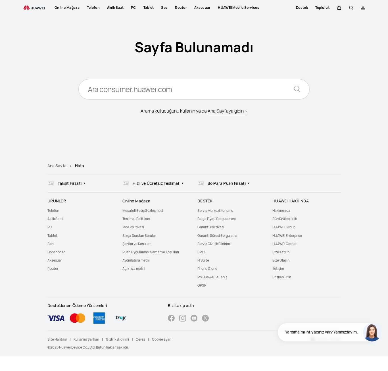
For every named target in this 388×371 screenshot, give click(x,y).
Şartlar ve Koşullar (136, 243)
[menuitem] (81, 210)
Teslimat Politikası (136, 218)
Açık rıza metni (133, 268)
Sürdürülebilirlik (284, 218)
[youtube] (194, 319)
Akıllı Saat (55, 218)
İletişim (278, 268)
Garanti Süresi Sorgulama (217, 235)
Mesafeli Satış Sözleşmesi (142, 210)
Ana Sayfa (56, 165)
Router (52, 268)
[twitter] (205, 319)
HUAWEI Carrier (284, 243)
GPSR (201, 285)
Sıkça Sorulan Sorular (139, 235)
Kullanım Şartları (86, 339)
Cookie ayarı (161, 339)
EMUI (201, 252)
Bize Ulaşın (280, 260)
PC (49, 227)
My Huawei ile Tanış (212, 277)
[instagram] (182, 319)
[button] (339, 7)
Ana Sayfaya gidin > (227, 111)
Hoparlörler (56, 252)
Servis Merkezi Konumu (215, 210)
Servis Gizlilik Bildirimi (214, 243)
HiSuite (203, 260)
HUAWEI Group (283, 227)
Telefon (53, 210)
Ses (50, 243)
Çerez (140, 339)
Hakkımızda (281, 210)
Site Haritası (57, 339)
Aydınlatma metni (136, 260)
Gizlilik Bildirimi (117, 339)
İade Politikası (133, 227)
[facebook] (171, 319)
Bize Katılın (280, 252)
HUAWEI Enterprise (287, 235)
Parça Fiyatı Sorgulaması (216, 218)
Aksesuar (54, 260)
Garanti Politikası (210, 227)
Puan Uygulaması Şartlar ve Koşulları (150, 252)
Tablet (52, 235)
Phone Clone (207, 268)
